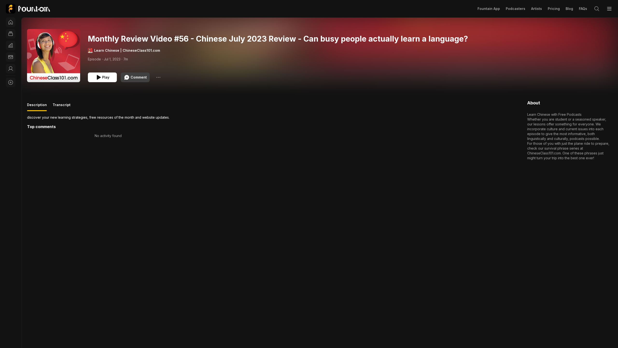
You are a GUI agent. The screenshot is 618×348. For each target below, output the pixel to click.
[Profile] (10, 68)
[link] (28, 9)
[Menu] (609, 9)
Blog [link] (569, 9)
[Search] (597, 8)
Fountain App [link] (489, 9)
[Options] (158, 77)
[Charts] (10, 45)
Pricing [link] (554, 9)
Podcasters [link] (515, 9)
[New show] (10, 82)
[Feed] (10, 34)
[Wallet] (10, 57)
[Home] (10, 22)
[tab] (37, 106)
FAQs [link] (583, 9)
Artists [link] (536, 9)
